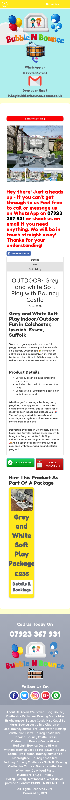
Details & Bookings (22, 587)
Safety (21, 779)
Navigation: (53, 4)
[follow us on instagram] (35, 695)
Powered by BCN (35, 793)
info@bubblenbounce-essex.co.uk (35, 96)
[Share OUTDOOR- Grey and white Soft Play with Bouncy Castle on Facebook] (35, 253)
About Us (13, 712)
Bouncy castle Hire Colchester (32, 729)
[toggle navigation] (63, 4)
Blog (49, 712)
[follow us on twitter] (25, 695)
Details (35, 259)
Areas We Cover (32, 712)
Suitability (35, 269)
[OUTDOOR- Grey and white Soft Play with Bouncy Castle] (35, 146)
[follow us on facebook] (14, 695)
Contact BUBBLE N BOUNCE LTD (41, 783)
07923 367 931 (35, 73)
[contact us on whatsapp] (56, 695)
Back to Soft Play (35, 118)
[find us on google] (46, 695)
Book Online (24, 462)
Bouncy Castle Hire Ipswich (35, 750)
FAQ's (37, 775)
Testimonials (36, 779)
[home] (4, 4)
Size (35, 264)
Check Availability (53, 464)
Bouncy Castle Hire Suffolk (36, 762)
